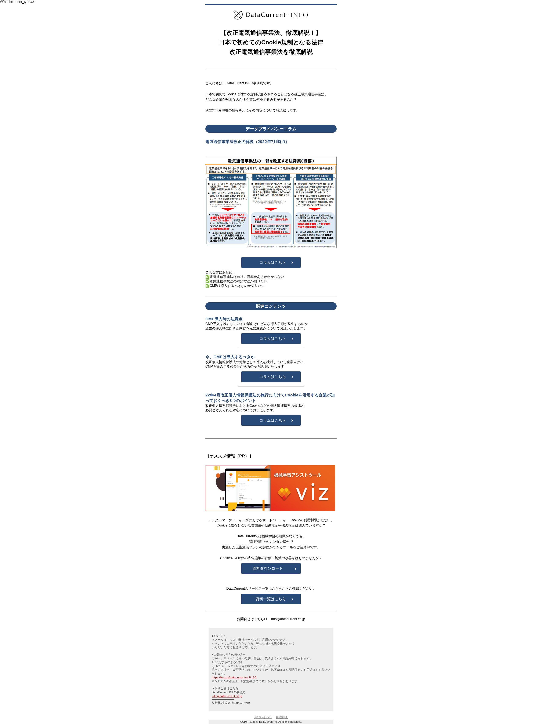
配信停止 (282, 717)
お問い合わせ (263, 717)
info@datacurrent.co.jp (227, 696)
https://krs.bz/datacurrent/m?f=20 (234, 677)
